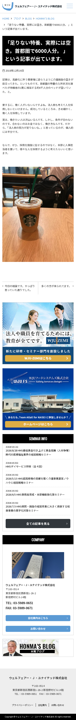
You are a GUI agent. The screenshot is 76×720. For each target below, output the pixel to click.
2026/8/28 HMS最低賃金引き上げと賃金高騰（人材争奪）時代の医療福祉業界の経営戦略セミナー (38, 452)
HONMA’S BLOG (45, 18)
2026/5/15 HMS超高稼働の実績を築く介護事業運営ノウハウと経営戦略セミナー (37, 480)
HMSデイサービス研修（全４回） (25, 466)
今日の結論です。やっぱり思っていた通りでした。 (20, 288)
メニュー (70, 6)
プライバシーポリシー (22, 705)
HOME (5, 18)
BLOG (28, 18)
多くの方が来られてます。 (56, 286)
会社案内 (42, 705)
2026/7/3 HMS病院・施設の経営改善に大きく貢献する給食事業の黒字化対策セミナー (38, 508)
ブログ (17, 18)
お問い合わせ (57, 705)
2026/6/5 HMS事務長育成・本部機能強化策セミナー (35, 494)
